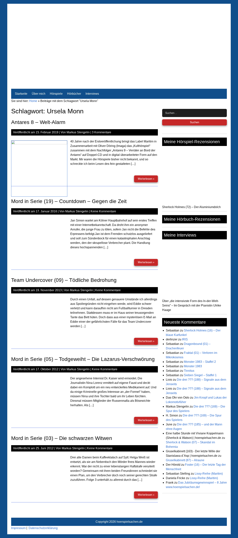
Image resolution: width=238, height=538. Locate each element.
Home (33, 101)
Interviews (92, 93)
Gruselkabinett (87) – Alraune (185, 460)
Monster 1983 (193, 366)
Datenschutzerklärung (43, 528)
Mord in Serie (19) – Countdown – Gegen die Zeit (69, 201)
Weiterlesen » (148, 180)
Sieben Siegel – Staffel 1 (200, 375)
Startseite (21, 93)
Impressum (18, 528)
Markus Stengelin (78, 132)
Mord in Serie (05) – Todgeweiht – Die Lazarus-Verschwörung (83, 359)
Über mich (38, 93)
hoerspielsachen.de (130, 521)
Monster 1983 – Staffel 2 (200, 361)
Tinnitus (189, 370)
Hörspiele (56, 93)
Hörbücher (74, 93)
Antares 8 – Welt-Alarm (38, 122)
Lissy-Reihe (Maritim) (209, 473)
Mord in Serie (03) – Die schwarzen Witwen (61, 438)
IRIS (185, 339)
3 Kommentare (101, 132)
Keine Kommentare (103, 211)
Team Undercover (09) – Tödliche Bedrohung (64, 280)
